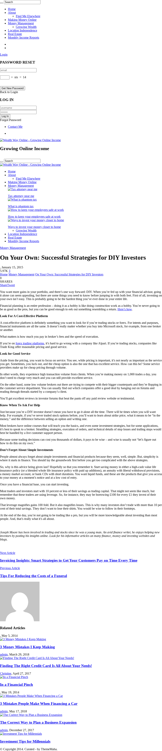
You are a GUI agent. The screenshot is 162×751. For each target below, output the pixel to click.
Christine (5, 673)
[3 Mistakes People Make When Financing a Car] (31, 696)
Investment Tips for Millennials (25, 741)
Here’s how (125, 309)
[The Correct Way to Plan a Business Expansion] (31, 715)
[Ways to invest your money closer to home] (36, 220)
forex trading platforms (30, 343)
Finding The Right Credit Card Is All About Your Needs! (46, 666)
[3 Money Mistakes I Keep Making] (23, 639)
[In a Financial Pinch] (14, 677)
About (12, 12)
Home (12, 9)
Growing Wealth (26, 27)
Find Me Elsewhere (28, 16)
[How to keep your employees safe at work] (36, 210)
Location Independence (22, 30)
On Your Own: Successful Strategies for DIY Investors (69, 274)
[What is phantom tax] (22, 199)
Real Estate (15, 34)
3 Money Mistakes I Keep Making (27, 647)
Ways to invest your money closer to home (34, 227)
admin (4, 654)
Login (4, 54)
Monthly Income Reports (23, 37)
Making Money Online (22, 19)
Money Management (21, 23)
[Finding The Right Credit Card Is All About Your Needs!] (37, 658)
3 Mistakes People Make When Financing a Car (38, 703)
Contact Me (15, 126)
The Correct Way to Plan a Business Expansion (38, 722)
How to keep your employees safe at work (34, 216)
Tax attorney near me (21, 196)
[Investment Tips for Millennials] (21, 733)
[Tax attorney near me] (22, 189)
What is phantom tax (21, 206)
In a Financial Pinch (16, 684)
